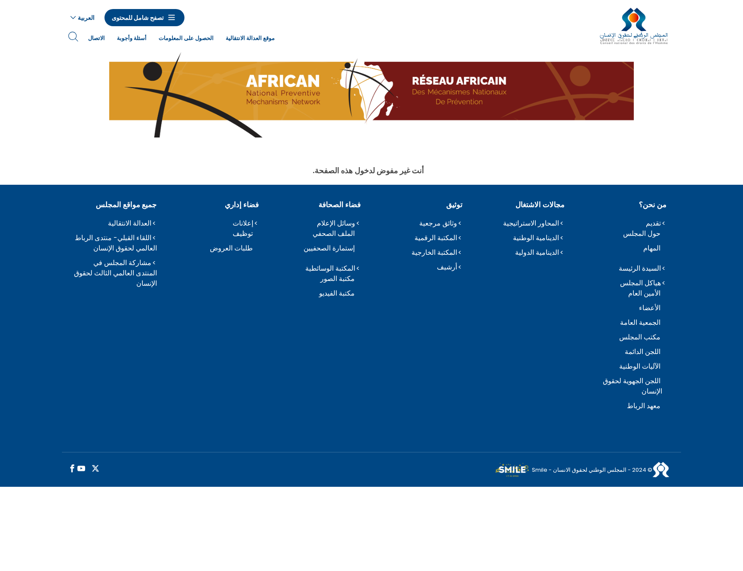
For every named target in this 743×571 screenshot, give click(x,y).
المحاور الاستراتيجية (531, 223)
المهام (651, 248)
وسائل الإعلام (336, 223)
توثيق (454, 204)
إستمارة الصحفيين (329, 248)
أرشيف (447, 267)
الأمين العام (644, 293)
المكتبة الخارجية (434, 252)
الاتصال (96, 38)
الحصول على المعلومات (186, 38)
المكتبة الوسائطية (330, 268)
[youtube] (81, 469)
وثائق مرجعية (438, 223)
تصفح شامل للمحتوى (138, 17)
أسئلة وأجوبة (132, 38)
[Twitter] (95, 469)
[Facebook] (72, 469)
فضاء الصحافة (340, 204)
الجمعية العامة (640, 322)
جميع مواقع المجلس (126, 204)
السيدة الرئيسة (640, 268)
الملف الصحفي (334, 233)
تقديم (653, 223)
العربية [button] (86, 17)
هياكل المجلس (640, 283)
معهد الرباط (643, 406)
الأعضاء (649, 308)
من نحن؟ (652, 204)
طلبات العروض (231, 248)
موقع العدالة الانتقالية (250, 38)
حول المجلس (641, 233)
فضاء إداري (242, 204)
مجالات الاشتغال (540, 204)
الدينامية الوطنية (536, 238)
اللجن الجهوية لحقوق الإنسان (632, 386)
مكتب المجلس (639, 337)
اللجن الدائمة (642, 352)
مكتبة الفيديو (337, 293)
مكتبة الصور (337, 279)
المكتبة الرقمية (435, 238)
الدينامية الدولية (537, 252)
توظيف (243, 233)
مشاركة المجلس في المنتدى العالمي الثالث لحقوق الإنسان (115, 273)
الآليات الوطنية (639, 366)
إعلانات (243, 223)
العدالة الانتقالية (129, 223)
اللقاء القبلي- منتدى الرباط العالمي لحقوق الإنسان (116, 243)
